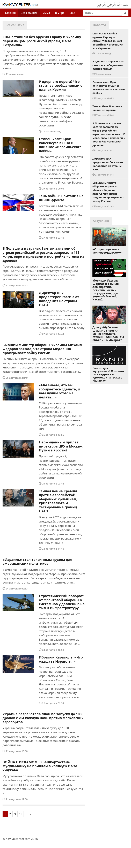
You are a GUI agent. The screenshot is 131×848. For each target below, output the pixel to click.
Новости (99, 25)
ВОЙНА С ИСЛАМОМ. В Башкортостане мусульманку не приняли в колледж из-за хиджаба (40, 766)
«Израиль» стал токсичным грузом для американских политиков (37, 561)
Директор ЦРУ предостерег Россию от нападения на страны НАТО (59, 299)
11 (20, 814)
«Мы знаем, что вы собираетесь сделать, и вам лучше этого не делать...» (59, 391)
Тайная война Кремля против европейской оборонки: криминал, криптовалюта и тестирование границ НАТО (58, 501)
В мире (59, 13)
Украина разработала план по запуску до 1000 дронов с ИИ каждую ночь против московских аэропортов (43, 718)
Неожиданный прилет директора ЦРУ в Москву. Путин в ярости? (61, 446)
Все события (29, 13)
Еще (73, 13)
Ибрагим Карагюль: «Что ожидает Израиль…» (61, 659)
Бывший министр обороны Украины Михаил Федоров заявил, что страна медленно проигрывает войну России (42, 349)
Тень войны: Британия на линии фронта (61, 198)
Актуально (101, 221)
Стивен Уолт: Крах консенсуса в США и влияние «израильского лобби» (60, 145)
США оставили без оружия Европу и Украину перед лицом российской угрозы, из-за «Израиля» (42, 41)
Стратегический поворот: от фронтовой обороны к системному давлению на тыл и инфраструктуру (62, 602)
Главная (10, 13)
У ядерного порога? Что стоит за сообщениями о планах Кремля (60, 85)
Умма (46, 13)
